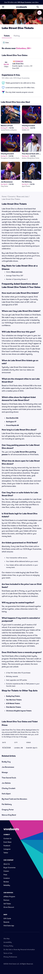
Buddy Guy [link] (6, 762)
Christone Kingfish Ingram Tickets (19, 711)
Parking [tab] (17, 36)
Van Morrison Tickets (14, 700)
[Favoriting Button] (39, 12)
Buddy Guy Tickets (13, 696)
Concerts (11, 197)
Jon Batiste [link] (6, 783)
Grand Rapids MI (12, 425)
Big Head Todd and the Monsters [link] (14, 799)
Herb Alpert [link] (6, 794)
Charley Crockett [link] (8, 788)
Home (4, 197)
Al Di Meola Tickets (13, 703)
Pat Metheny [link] (7, 804)
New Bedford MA (12, 418)
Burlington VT (11, 422)
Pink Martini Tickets (13, 707)
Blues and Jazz (22, 197)
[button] (6, 42)
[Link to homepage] (21, 7)
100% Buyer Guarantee (24, 2)
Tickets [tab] (7, 36)
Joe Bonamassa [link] (8, 767)
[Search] (37, 7)
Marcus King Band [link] (9, 815)
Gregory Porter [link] (8, 810)
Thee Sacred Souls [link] (9, 778)
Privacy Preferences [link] (10, 957)
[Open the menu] (3, 6)
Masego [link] (5, 772)
